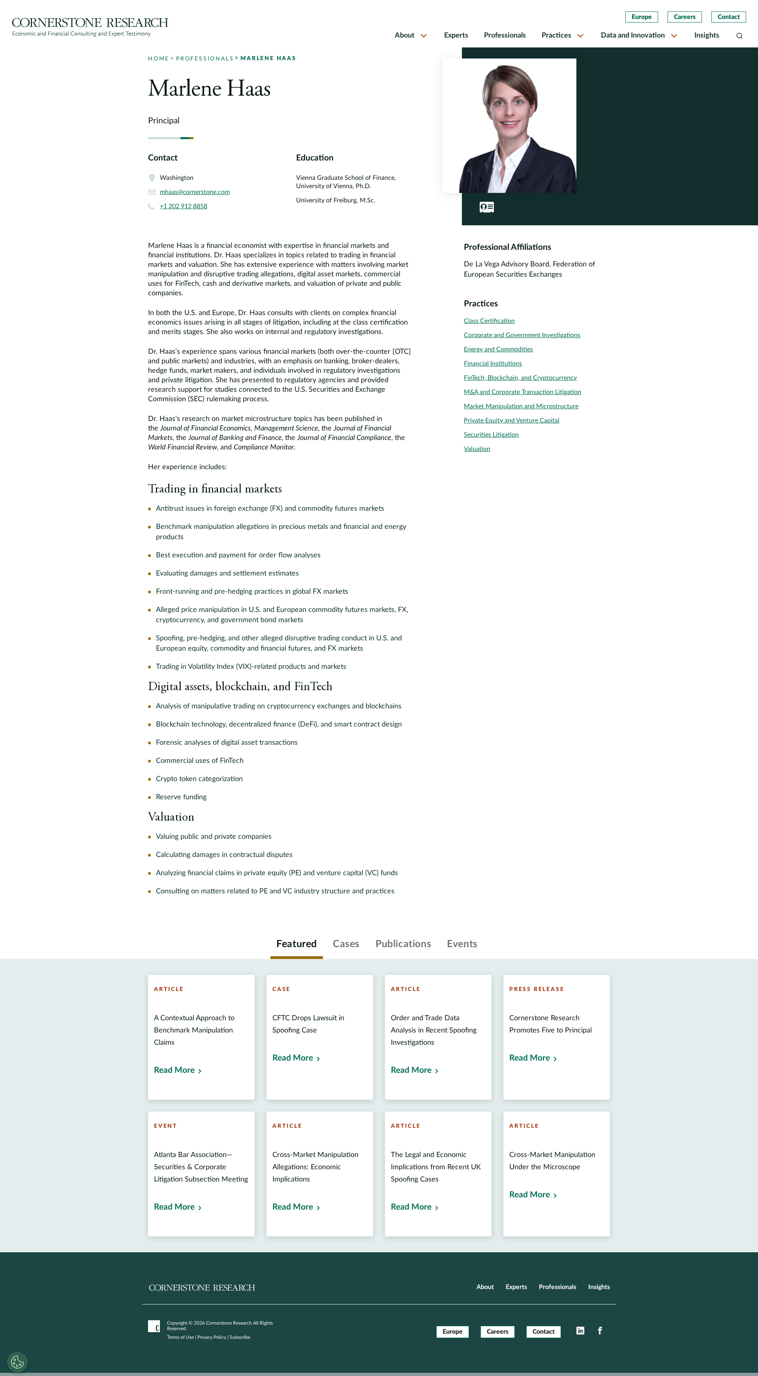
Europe (642, 17)
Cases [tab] (346, 944)
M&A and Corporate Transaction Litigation (522, 392)
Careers (685, 17)
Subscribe (240, 1337)
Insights (706, 35)
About (405, 35)
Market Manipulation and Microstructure (521, 406)
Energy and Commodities (498, 349)
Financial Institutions (493, 364)
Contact (729, 17)
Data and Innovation (633, 35)
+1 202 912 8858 (183, 206)
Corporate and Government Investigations (522, 335)
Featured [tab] (296, 944)
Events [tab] (462, 944)
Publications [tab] (403, 944)
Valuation (477, 449)
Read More (174, 1070)
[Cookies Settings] (17, 1362)
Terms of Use (180, 1337)
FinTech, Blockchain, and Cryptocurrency (520, 378)
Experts (456, 35)
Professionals (505, 35)
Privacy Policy (211, 1337)
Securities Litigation (491, 435)
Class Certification (489, 321)
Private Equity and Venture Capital (511, 420)
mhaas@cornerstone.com (195, 192)
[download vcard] (487, 207)
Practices (556, 35)
